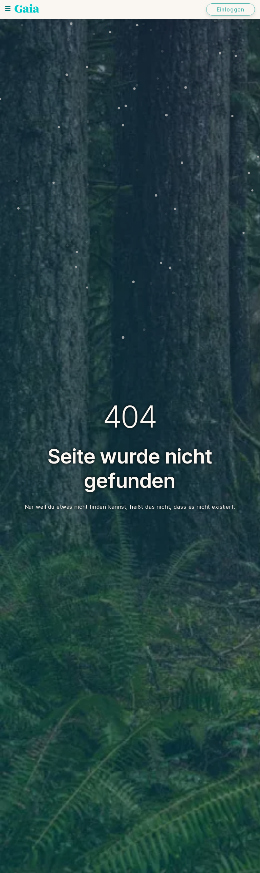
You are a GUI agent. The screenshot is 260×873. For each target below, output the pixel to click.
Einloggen (230, 9)
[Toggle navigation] (7, 8)
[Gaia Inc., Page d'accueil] (27, 8)
